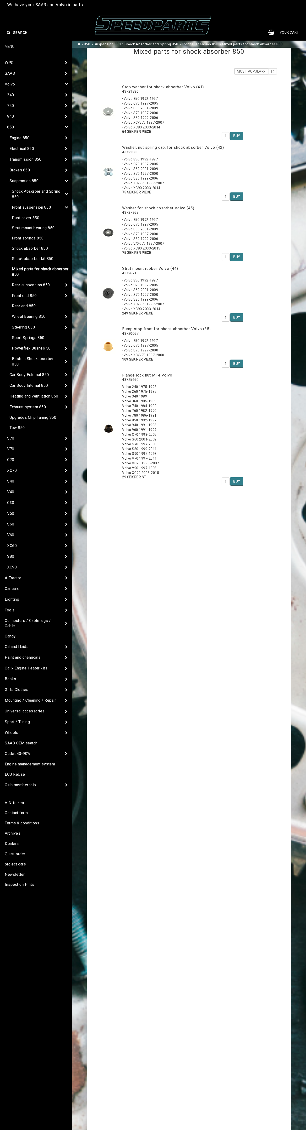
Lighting (12, 599)
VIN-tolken (14, 803)
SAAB (10, 73)
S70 (10, 438)
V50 (10, 513)
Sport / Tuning (17, 722)
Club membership (20, 785)
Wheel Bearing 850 (29, 316)
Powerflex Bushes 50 (31, 348)
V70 (10, 449)
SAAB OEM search (21, 743)
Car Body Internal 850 (29, 385)
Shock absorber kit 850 (32, 258)
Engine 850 (19, 138)
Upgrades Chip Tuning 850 (33, 417)
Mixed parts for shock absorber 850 (40, 272)
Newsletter (15, 874)
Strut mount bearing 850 (33, 228)
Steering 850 (23, 327)
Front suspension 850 (31, 207)
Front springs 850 (28, 238)
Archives (12, 833)
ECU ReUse (15, 774)
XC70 (12, 470)
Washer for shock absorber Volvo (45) (158, 208)
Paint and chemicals (23, 657)
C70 (10, 459)
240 (10, 95)
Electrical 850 (22, 148)
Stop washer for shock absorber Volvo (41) (163, 87)
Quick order (15, 854)
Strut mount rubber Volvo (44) (150, 268)
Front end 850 (24, 295)
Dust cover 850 (25, 218)
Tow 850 (17, 427)
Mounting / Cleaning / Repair (30, 700)
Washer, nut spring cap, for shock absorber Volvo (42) (173, 147)
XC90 (12, 567)
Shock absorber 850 (30, 248)
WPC (9, 62)
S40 (10, 481)
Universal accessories (25, 711)
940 (10, 116)
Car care (12, 588)
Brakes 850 (20, 170)
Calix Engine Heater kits (26, 668)
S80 (10, 556)
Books (10, 679)
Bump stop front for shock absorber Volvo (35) (166, 329)
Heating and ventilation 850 (34, 396)
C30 (10, 502)
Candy (10, 636)
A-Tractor (13, 578)
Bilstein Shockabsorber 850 (33, 361)
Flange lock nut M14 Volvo (147, 375)
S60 (10, 524)
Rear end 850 (24, 306)
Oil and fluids (16, 646)
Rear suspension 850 (31, 285)
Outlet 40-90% (17, 753)
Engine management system (30, 764)
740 (10, 105)
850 (10, 127)
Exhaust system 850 (28, 407)
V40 (10, 492)
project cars (15, 864)
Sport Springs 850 (28, 337)
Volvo (10, 84)
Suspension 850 (24, 181)
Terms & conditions (22, 823)
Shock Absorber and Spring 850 (36, 194)
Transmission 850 (25, 159)
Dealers (12, 843)
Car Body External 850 (29, 374)
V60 (10, 535)
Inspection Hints (19, 884)
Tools (10, 610)
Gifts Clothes (16, 689)
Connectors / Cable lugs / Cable (28, 623)
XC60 (12, 545)
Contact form (16, 813)
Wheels (11, 732)
